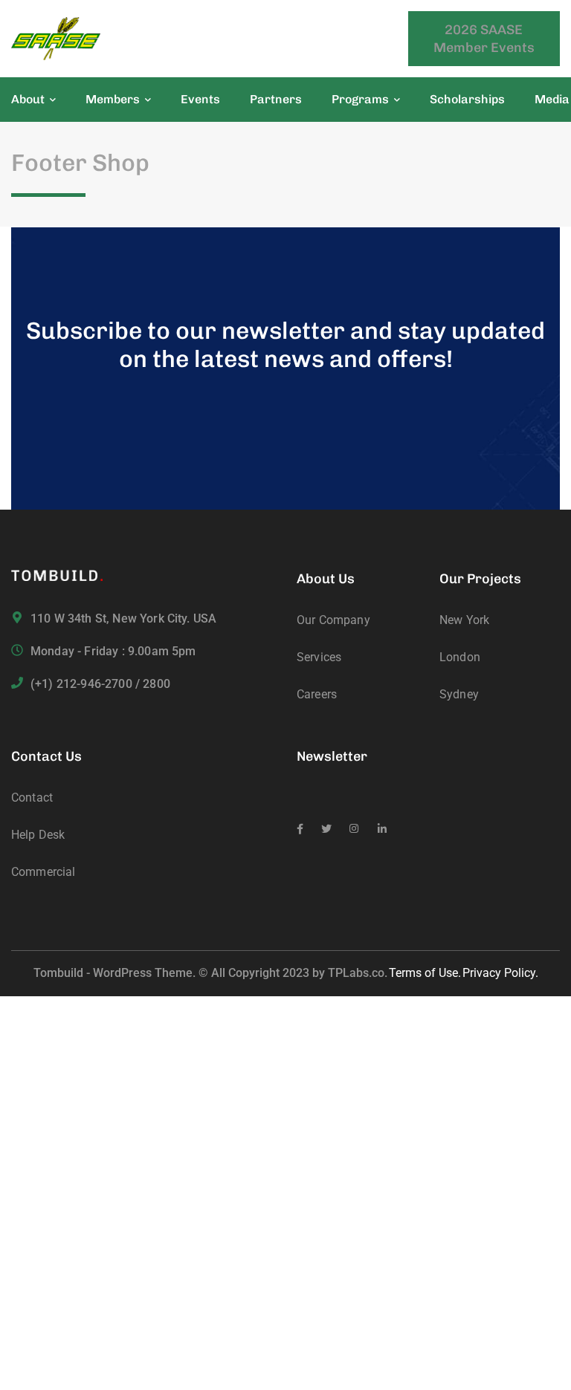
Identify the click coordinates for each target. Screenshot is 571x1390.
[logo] (55, 37)
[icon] (300, 829)
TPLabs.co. (357, 973)
